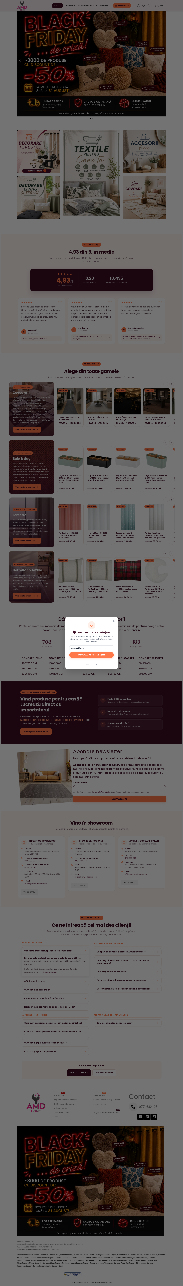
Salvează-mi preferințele (91, 654)
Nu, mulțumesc (91, 664)
